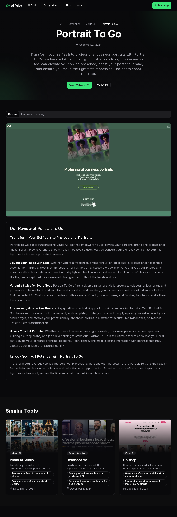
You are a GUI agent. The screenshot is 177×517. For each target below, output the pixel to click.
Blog (68, 5)
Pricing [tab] (40, 114)
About (80, 5)
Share (104, 84)
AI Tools (32, 5)
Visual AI (90, 23)
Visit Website (77, 85)
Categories (50, 5)
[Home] (60, 24)
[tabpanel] (88, 254)
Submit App (162, 5)
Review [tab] (12, 114)
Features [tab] (26, 114)
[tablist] (88, 114)
